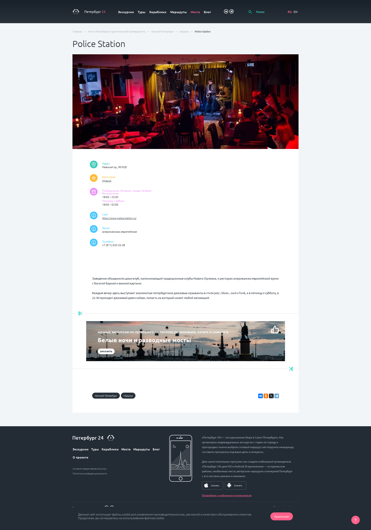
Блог (207, 12)
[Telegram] (276, 396)
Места (195, 12)
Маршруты (178, 12)
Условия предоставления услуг (90, 468)
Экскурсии (126, 12)
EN (296, 11)
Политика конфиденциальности (90, 473)
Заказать (106, 351)
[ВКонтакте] (260, 396)
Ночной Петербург (106, 395)
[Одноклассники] (266, 396)
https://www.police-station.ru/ (119, 218)
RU (290, 11)
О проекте (80, 457)
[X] (271, 396)
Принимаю (281, 516)
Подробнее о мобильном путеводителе (227, 495)
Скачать (215, 485)
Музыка (106, 180)
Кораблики (157, 12)
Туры (142, 12)
